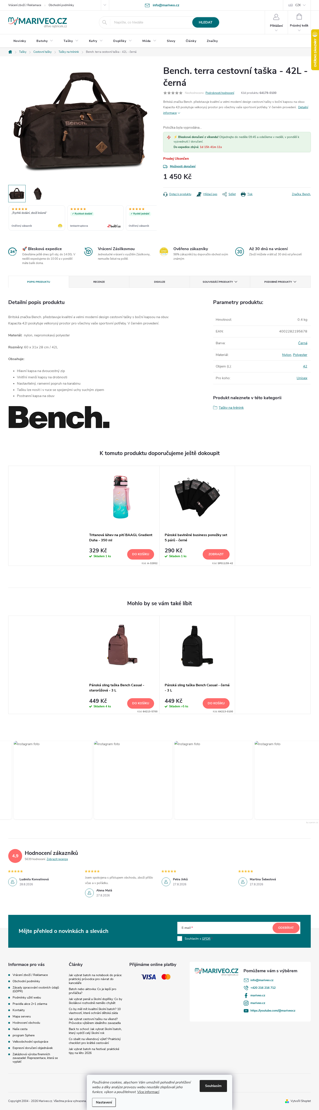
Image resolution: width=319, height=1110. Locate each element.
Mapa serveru (22, 1016)
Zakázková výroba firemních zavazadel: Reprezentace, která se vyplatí (35, 1058)
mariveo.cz (257, 995)
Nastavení (104, 1102)
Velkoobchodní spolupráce (30, 1042)
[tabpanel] (122, 516)
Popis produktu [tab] (38, 282)
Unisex (302, 378)
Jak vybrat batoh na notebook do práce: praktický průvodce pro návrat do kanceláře (95, 979)
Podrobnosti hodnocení (220, 93)
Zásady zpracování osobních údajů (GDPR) (36, 989)
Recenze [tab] (99, 282)
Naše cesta (20, 1029)
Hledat (205, 22)
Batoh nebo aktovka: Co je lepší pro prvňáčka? (92, 991)
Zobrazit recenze (57, 859)
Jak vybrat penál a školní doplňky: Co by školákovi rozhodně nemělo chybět (95, 1001)
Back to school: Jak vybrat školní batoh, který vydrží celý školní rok (95, 1031)
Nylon (286, 354)
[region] (82, 218)
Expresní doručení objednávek (33, 1048)
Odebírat (286, 928)
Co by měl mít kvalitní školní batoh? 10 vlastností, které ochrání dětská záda (95, 1011)
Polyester (300, 354)
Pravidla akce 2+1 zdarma (30, 1004)
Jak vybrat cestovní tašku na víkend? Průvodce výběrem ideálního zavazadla (95, 1021)
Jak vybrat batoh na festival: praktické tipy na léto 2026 (94, 1051)
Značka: (301, 194)
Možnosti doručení (183, 166)
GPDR (206, 939)
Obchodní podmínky (61, 5)
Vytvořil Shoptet (301, 1101)
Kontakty (19, 1010)
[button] (42, 780)
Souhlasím (213, 1085)
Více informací (148, 1092)
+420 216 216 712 (263, 988)
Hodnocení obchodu (26, 1023)
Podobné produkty (278, 282)
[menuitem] (19, 41)
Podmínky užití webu (27, 997)
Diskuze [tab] (159, 282)
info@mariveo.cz (261, 980)
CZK (298, 5)
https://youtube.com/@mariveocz (272, 1011)
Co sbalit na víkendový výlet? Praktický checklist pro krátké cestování (95, 1041)
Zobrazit (216, 554)
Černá (302, 343)
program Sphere (24, 1035)
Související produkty (218, 282)
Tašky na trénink (231, 407)
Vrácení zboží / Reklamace (24, 5)
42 (305, 366)
